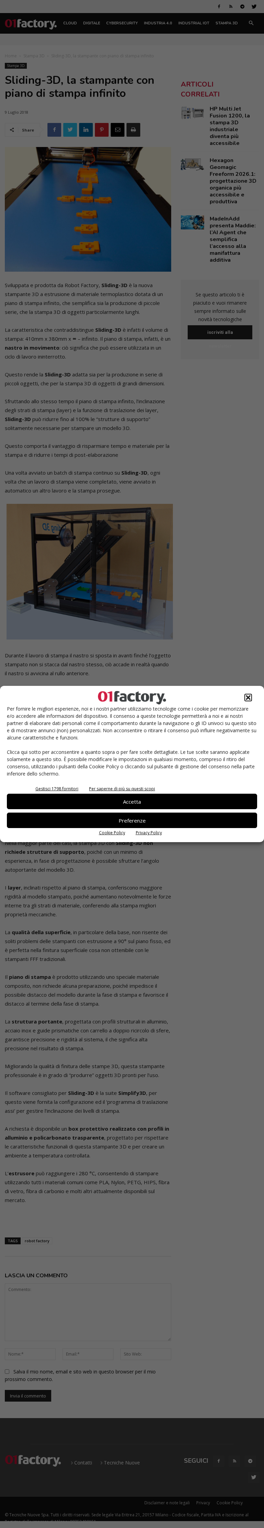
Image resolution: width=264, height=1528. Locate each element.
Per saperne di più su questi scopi (122, 789)
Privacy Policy (149, 833)
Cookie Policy (112, 833)
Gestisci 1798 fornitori (56, 789)
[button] (248, 697)
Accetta (132, 801)
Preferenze (132, 820)
